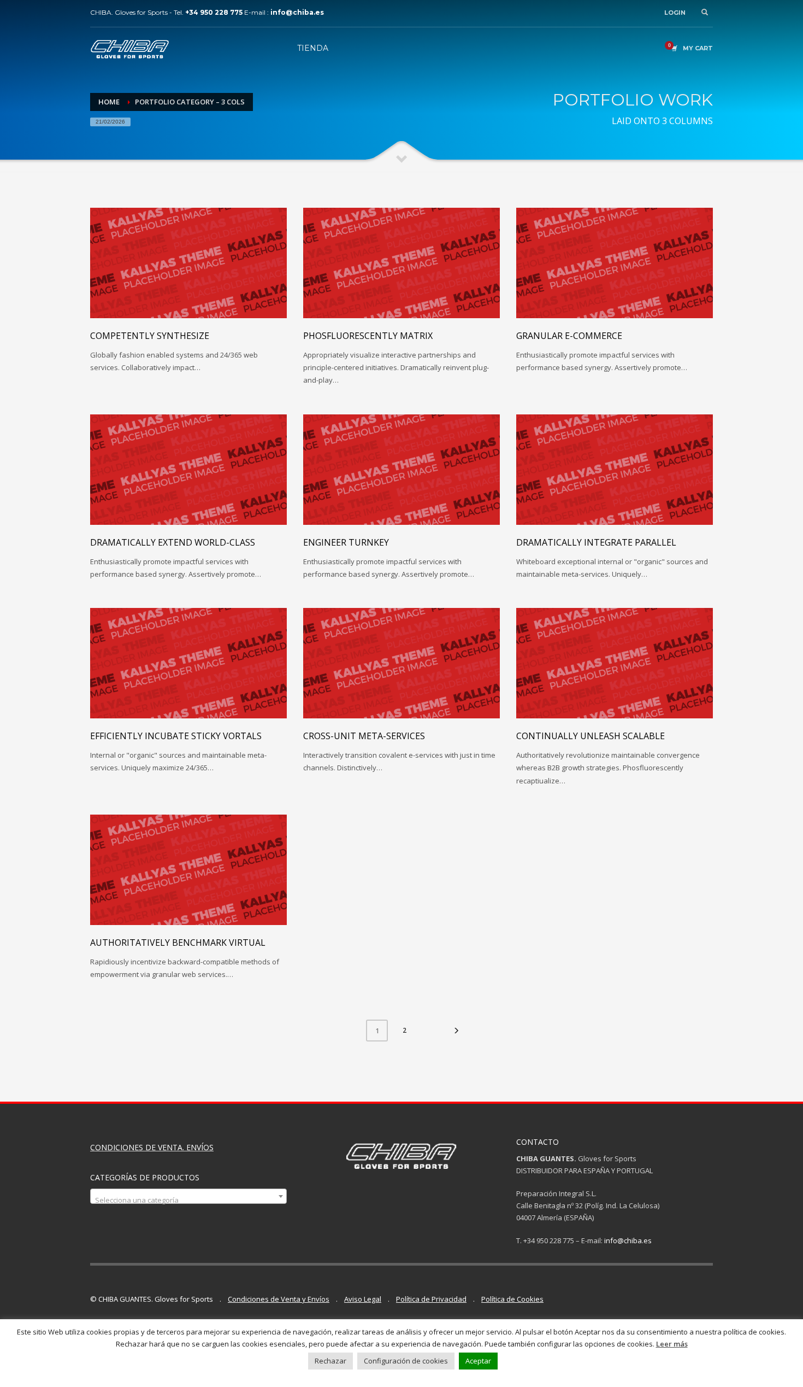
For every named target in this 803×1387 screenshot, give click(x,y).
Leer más (672, 1344)
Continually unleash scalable (590, 736)
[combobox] (188, 1196)
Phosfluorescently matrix (368, 336)
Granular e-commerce (569, 336)
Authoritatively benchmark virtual (177, 943)
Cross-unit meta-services (364, 736)
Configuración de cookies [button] (406, 1361)
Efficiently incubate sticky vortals (176, 736)
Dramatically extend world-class (172, 542)
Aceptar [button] (478, 1361)
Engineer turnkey (346, 542)
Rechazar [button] (330, 1361)
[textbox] (188, 1200)
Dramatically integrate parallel (596, 542)
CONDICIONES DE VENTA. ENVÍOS (152, 1147)
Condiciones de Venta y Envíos (278, 1299)
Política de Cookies (512, 1299)
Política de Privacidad (431, 1299)
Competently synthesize (149, 336)
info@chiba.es (628, 1240)
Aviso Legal (362, 1299)
